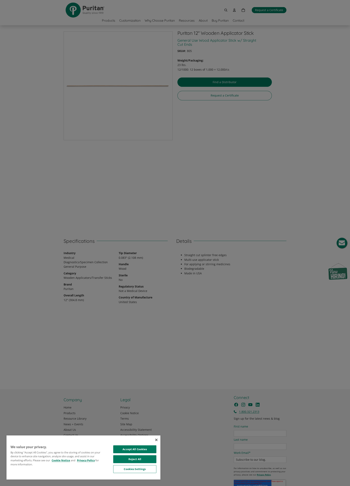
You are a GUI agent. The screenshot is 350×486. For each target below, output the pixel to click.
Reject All (134, 459)
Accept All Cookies (135, 449)
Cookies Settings (135, 469)
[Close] (156, 440)
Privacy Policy (86, 460)
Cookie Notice (61, 460)
